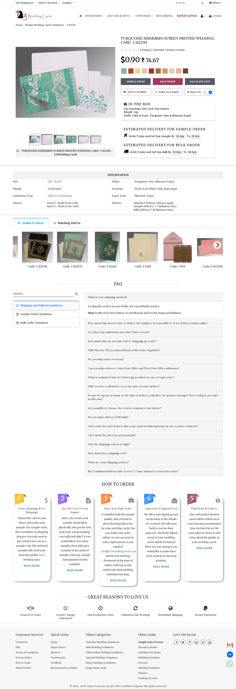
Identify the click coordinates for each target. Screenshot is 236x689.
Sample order (136, 81)
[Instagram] (203, 642)
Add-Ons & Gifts (118, 16)
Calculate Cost (200, 81)
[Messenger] (211, 92)
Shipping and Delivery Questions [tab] (41, 305)
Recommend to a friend (64, 668)
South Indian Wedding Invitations (104, 652)
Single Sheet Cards (96, 668)
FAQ (18, 647)
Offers (215, 2)
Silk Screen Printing (60, 195)
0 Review (158, 50)
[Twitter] (183, 642)
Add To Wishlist (136, 92)
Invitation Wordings (149, 652)
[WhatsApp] (205, 92)
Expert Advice (58, 647)
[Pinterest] (190, 642)
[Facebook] (176, 642)
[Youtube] (209, 642)
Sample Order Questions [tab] (36, 314)
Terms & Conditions (27, 652)
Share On (195, 92)
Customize (143, 16)
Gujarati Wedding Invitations (102, 657)
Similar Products (33, 223)
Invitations (93, 16)
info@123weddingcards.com (118, 551)
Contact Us (21, 642)
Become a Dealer (147, 647)
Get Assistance (25, 2)
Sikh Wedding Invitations (100, 647)
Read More (32, 565)
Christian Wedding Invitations (102, 642)
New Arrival (164, 16)
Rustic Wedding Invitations (101, 662)
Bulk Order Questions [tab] (34, 322)
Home (54, 642)
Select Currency (48, 2)
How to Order (23, 662)
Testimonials (58, 657)
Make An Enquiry (168, 92)
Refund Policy (23, 668)
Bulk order (167, 81)
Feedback (56, 662)
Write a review (175, 50)
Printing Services (148, 678)
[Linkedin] (196, 642)
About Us (55, 652)
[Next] (217, 245)
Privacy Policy (24, 657)
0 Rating (145, 50)
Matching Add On (69, 223)
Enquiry (67, 2)
